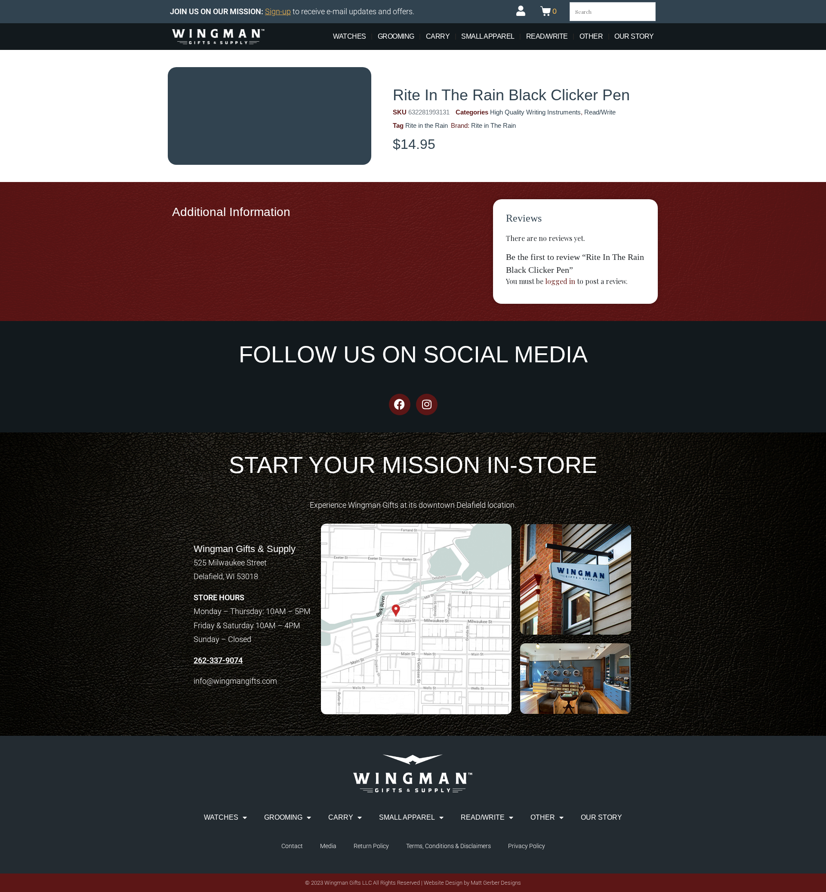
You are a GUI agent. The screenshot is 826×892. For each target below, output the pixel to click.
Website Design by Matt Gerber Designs (472, 883)
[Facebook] (399, 404)
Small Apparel (488, 36)
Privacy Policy (526, 846)
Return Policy (371, 846)
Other (591, 36)
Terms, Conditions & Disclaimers (448, 846)
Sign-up (278, 11)
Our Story (634, 36)
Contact (292, 846)
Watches (349, 36)
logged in (560, 281)
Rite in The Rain (493, 125)
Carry (438, 36)
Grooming (396, 36)
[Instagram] (427, 404)
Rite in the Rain (426, 125)
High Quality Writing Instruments (535, 112)
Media (328, 846)
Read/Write (547, 36)
